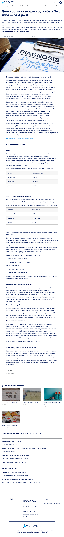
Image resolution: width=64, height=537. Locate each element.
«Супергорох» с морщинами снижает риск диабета (17, 479)
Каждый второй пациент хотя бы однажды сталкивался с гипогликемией (24, 448)
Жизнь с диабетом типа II (9, 402)
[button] (54, 2)
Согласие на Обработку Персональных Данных (30, 510)
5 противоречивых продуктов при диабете (15, 458)
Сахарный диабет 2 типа (19, 6)
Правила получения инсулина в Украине (14, 472)
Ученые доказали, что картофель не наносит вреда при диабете (21, 482)
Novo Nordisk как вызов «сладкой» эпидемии (15, 475)
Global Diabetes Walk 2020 (9, 444)
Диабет (9, 6)
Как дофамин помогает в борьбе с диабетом (9, 426)
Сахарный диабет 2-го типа (31, 402)
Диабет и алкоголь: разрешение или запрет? (15, 455)
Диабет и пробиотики (8, 451)
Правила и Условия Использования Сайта (29, 500)
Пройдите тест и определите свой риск (19, 138)
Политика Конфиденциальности (29, 505)
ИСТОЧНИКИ (10, 373)
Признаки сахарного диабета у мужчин (14, 462)
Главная (3, 6)
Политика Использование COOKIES (30, 515)
